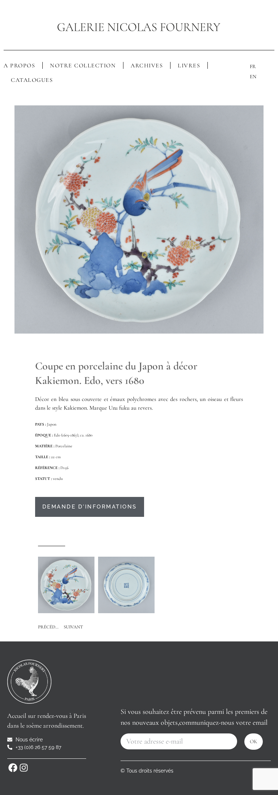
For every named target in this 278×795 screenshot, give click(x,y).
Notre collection (83, 65)
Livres (189, 65)
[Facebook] (12, 767)
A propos (19, 65)
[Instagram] (23, 767)
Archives (147, 65)
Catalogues (32, 80)
